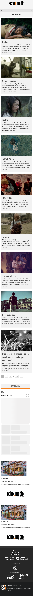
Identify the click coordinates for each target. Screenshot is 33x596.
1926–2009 (7, 197)
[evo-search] (2, 392)
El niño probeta (9, 275)
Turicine (5, 236)
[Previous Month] (26, 395)
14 (17, 376)
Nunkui (5, 41)
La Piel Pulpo (8, 158)
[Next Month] (29, 395)
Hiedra (5, 119)
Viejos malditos (9, 80)
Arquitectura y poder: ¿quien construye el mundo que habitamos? (15, 357)
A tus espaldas (8, 314)
